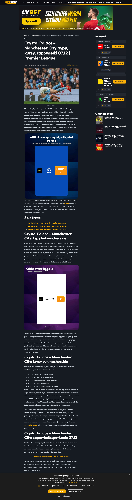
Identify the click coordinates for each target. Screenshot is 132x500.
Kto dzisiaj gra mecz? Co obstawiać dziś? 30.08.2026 (113, 118)
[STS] (100, 63)
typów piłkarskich (30, 425)
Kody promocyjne (32, 2)
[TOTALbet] (100, 99)
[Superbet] (100, 46)
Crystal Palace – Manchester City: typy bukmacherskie (47, 223)
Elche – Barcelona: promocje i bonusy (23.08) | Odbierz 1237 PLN (114, 137)
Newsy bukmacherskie (106, 2)
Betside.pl (26, 35)
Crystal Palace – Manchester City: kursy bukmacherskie (47, 226)
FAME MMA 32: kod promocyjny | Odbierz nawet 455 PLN (115, 127)
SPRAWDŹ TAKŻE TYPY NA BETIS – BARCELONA (51, 456)
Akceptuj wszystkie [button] (56, 491)
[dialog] (66, 486)
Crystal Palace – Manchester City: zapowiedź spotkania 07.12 (49, 229)
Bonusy (61, 2)
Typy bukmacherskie (49, 2)
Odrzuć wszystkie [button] (75, 491)
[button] (24, 2)
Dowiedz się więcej (72, 482)
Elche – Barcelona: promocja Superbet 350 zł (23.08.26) (113, 145)
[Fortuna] (100, 81)
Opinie (117, 2)
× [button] (130, 475)
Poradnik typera (91, 2)
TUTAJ (66, 203)
